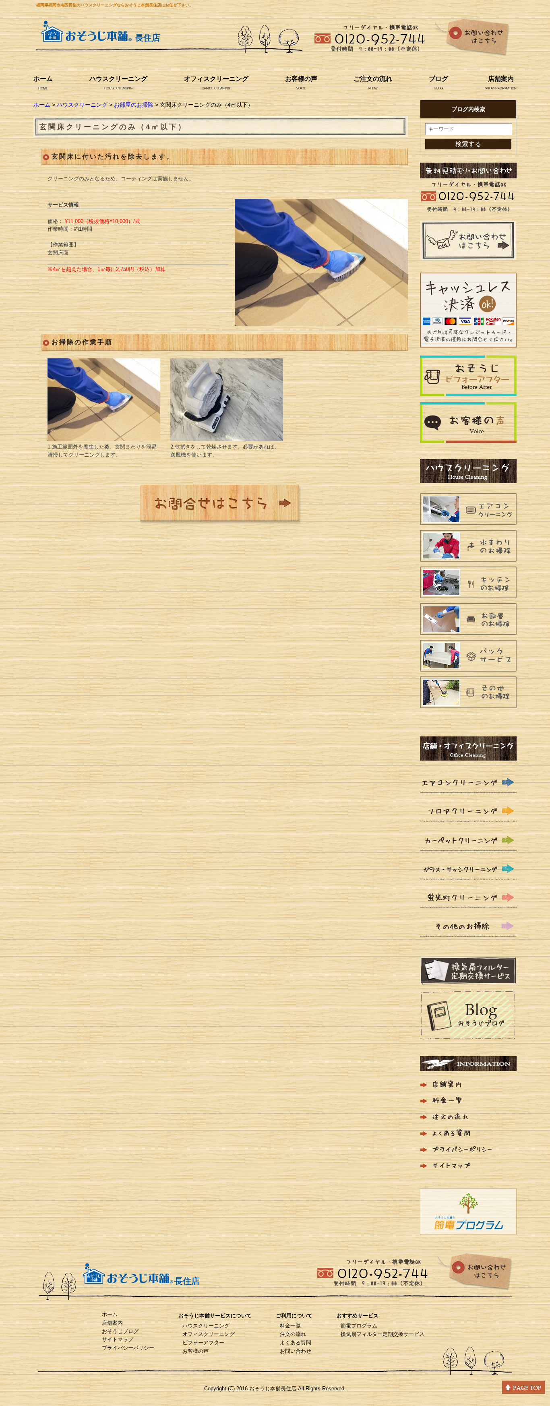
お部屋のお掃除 (133, 104)
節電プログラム (359, 1326)
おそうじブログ (120, 1331)
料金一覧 (290, 1326)
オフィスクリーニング (216, 78)
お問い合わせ (295, 1351)
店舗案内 (501, 78)
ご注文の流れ (373, 78)
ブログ (438, 78)
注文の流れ (293, 1334)
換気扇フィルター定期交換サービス (382, 1334)
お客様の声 (301, 78)
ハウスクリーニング (118, 78)
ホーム (43, 78)
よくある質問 (295, 1343)
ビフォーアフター (203, 1343)
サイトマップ (117, 1339)
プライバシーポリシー (128, 1348)
